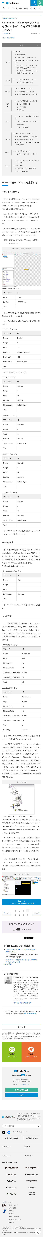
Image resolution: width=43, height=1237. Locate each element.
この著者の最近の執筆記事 (22, 1003)
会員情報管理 (12, 1208)
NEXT (36, 913)
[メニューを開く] (3, 3)
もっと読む (8, 964)
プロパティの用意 (23, 127)
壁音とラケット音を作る (25, 139)
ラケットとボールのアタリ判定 (27, 136)
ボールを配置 (21, 107)
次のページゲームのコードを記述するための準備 (21, 902)
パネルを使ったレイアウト (24, 89)
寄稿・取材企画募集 (11, 1138)
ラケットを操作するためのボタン (28, 121)
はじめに (18, 52)
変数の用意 (20, 124)
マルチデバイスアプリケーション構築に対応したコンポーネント (27, 67)
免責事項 (11, 1211)
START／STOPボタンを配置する (28, 94)
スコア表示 (20, 110)
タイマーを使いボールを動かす (27, 154)
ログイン (22, 1095)
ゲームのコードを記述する (24, 134)
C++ (4, 37)
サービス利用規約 (14, 1216)
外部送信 (11, 1222)
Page (7, 62)
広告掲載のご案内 (32, 1138)
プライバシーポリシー (15, 1219)
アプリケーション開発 (20, 8)
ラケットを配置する (23, 104)
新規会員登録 (22, 1090)
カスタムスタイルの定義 (25, 82)
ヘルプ (10, 1202)
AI (9, 8)
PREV (7, 913)
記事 (26, 1146)
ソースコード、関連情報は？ (26, 57)
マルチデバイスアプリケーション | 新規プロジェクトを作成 (27, 72)
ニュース (5, 1146)
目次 (21, 45)
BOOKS (28, 1156)
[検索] (3, 8)
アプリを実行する (23, 171)
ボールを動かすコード (22, 151)
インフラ (33, 8)
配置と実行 (19, 165)
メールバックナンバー (22, 1085)
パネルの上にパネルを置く (25, 91)
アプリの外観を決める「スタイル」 (27, 79)
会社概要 (11, 1213)
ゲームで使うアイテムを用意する (26, 101)
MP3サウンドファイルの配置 (26, 168)
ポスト (29, 938)
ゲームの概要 (21, 54)
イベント (5, 1156)
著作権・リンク (13, 1205)
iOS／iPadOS (10, 37)
